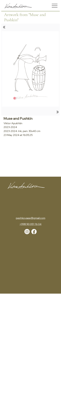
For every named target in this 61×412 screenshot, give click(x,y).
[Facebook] (34, 231)
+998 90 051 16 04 (30, 224)
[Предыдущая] (4, 27)
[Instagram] (27, 231)
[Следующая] (57, 112)
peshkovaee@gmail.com (30, 218)
